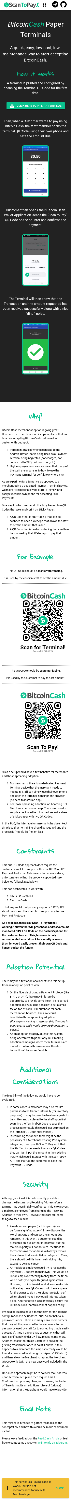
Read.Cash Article (48, 1438)
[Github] (63, 5)
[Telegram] (55, 5)
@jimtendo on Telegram (52, 1442)
